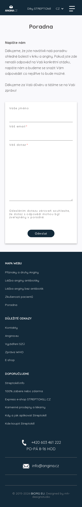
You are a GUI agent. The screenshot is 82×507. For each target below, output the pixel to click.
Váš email (17, 126)
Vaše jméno (19, 108)
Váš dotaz (17, 145)
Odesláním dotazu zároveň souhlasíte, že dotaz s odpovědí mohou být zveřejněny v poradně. (39, 214)
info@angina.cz (45, 465)
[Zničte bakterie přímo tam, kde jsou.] (11, 8)
